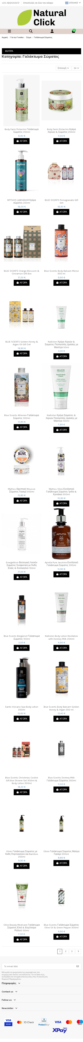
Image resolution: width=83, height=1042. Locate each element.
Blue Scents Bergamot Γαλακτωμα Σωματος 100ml (22, 637)
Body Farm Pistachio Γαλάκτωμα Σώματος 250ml (22, 130)
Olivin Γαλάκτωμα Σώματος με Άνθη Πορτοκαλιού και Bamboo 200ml (21, 854)
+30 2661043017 (11, 3)
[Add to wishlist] (19, 125)
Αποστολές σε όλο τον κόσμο (38, 3)
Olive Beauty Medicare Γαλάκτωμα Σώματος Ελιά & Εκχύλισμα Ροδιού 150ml (21, 928)
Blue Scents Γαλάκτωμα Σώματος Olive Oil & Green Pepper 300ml (61, 926)
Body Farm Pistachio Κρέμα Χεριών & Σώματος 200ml (61, 130)
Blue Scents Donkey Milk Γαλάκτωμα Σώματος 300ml (61, 779)
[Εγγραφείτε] (77, 966)
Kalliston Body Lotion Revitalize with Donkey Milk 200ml (61, 637)
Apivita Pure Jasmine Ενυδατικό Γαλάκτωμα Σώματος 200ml (61, 564)
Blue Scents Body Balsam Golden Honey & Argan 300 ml (61, 708)
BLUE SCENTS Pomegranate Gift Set (61, 201)
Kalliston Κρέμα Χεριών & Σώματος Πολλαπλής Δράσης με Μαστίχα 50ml (61, 344)
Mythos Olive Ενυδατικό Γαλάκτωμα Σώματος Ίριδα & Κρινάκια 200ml (61, 492)
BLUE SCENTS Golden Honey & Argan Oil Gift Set (21, 343)
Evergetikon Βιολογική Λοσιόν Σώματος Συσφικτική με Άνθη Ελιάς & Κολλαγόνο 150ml (21, 565)
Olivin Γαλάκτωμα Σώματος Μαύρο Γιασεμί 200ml (61, 852)
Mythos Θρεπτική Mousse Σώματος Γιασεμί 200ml (21, 490)
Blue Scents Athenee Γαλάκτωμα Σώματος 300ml (21, 416)
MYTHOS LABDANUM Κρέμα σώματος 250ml (21, 201)
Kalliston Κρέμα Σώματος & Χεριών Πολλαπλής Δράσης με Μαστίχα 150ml (61, 418)
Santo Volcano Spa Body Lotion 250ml (21, 708)
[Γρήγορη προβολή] (23, 125)
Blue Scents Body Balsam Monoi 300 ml (61, 272)
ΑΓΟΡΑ (23, 141)
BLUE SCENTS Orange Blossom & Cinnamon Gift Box (21, 272)
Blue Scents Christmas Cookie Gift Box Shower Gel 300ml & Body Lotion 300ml (21, 780)
